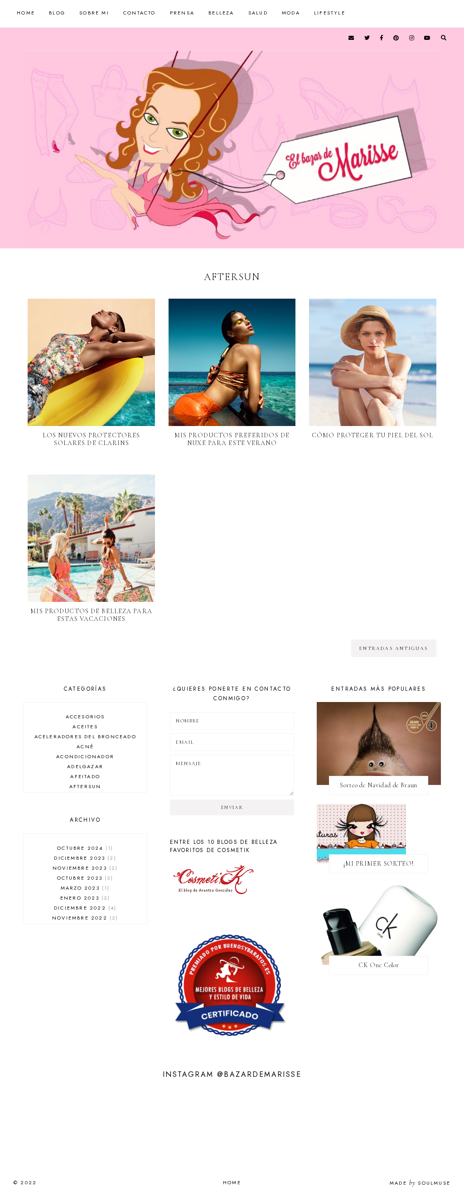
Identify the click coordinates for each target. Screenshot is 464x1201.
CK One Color (378, 965)
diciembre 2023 (84, 858)
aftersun (85, 786)
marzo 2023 (84, 887)
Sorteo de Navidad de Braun (378, 785)
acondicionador (85, 756)
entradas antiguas (393, 648)
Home (26, 12)
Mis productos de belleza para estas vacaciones (91, 615)
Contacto (139, 12)
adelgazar (85, 766)
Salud (258, 12)
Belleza (221, 12)
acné (85, 746)
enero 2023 (84, 897)
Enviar (232, 807)
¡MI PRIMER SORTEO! (378, 863)
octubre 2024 (84, 848)
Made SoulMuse (420, 1182)
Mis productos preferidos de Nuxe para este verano (232, 439)
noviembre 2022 (84, 917)
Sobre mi (94, 12)
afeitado (85, 776)
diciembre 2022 (84, 907)
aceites (84, 726)
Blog (57, 12)
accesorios (85, 716)
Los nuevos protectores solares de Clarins (91, 439)
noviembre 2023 (84, 868)
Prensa (182, 12)
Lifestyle (329, 12)
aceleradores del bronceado (85, 736)
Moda (291, 12)
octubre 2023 (84, 877)
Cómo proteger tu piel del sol (372, 435)
